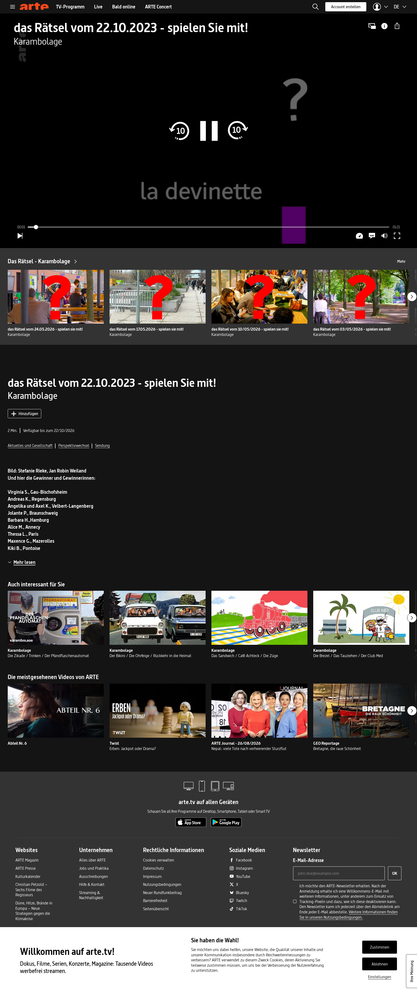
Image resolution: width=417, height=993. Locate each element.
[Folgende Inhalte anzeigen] (412, 296)
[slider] (208, 227)
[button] (315, 7)
